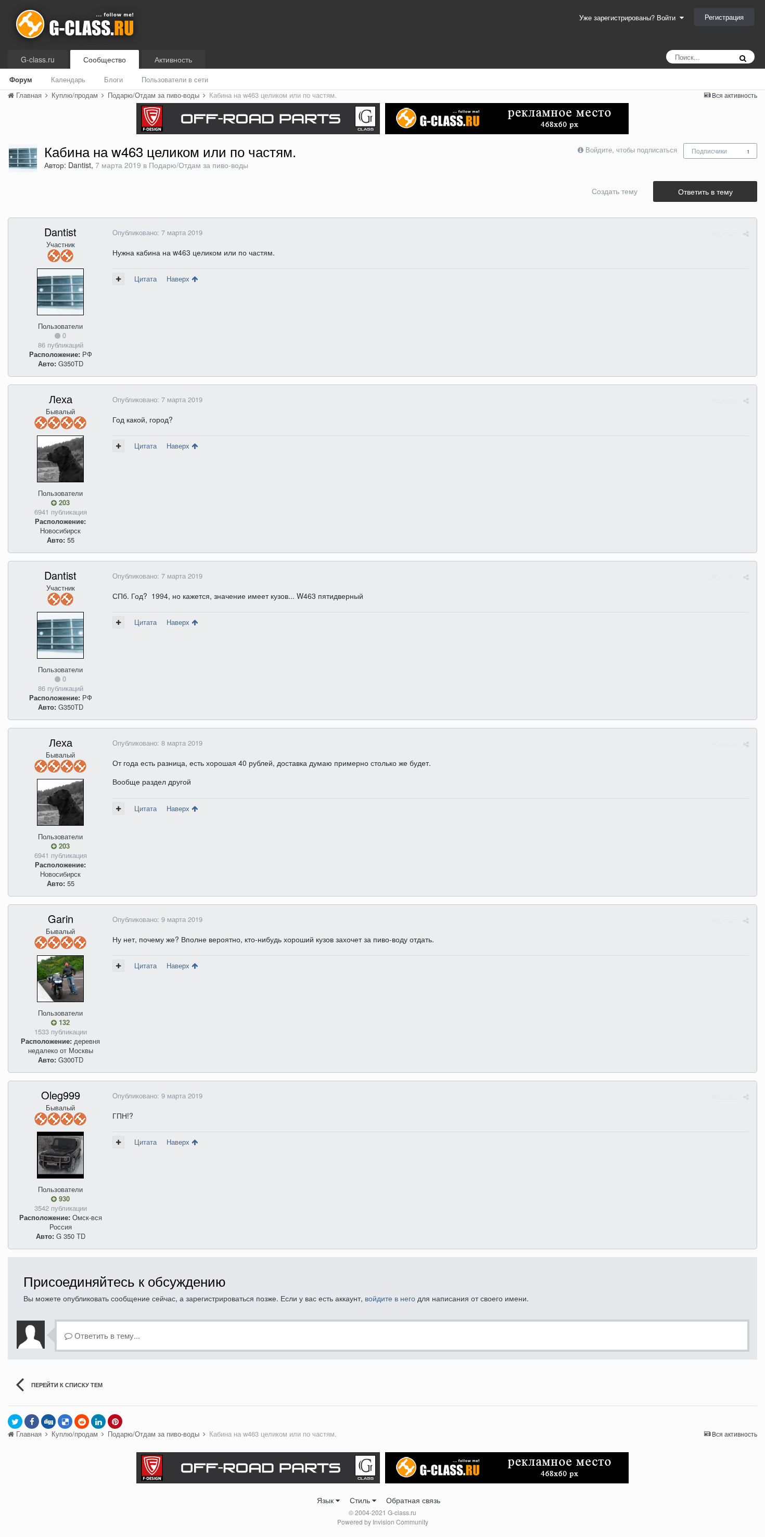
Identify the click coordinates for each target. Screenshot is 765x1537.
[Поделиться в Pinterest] (115, 1421)
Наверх (179, 279)
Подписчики (709, 150)
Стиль (361, 1500)
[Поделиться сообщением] (746, 233)
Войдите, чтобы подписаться (631, 150)
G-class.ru (38, 59)
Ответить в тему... (106, 1335)
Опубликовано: (157, 232)
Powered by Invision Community (382, 1521)
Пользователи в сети (175, 79)
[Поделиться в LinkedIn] (98, 1421)
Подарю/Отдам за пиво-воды (198, 165)
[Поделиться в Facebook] (31, 1421)
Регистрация (724, 17)
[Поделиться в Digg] (48, 1421)
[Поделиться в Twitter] (15, 1421)
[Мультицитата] (118, 279)
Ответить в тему (705, 191)
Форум (20, 79)
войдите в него (390, 1298)
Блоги (113, 79)
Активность (173, 59)
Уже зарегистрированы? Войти (629, 17)
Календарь (68, 79)
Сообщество (104, 59)
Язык (326, 1500)
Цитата (145, 279)
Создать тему (615, 191)
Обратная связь (413, 1500)
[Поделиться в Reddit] (81, 1421)
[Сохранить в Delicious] (65, 1421)
